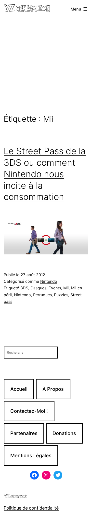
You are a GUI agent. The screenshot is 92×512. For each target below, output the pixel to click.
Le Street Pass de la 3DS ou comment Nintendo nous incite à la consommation (45, 174)
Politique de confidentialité (31, 508)
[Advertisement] (46, 66)
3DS (24, 287)
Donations (64, 433)
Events (55, 287)
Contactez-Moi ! (29, 411)
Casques (38, 287)
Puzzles (61, 294)
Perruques (42, 294)
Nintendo (48, 281)
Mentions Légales (31, 455)
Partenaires (24, 433)
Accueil (18, 389)
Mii (66, 287)
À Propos (53, 389)
